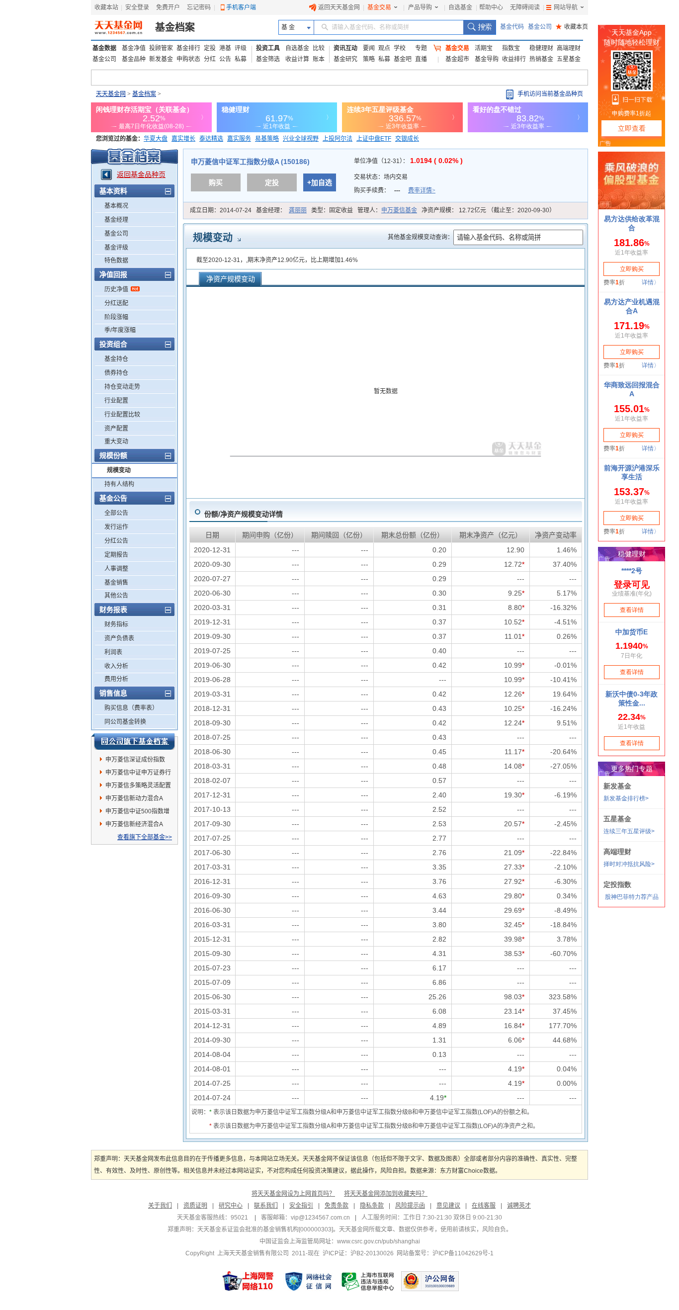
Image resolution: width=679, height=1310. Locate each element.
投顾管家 (161, 48)
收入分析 (116, 666)
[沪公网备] (430, 1281)
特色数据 (116, 260)
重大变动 (116, 441)
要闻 (369, 48)
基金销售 (116, 582)
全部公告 (116, 513)
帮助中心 (491, 7)
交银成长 (407, 138)
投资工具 (268, 48)
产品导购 (420, 7)
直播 (421, 59)
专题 (421, 48)
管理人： (387, 210)
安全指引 (301, 1205)
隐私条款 (372, 1205)
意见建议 (448, 1205)
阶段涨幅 (116, 317)
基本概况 (116, 205)
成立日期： (221, 210)
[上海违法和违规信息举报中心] (368, 1281)
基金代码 (512, 26)
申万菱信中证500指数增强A (137, 813)
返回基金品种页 (141, 174)
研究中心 (231, 1205)
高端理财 (569, 48)
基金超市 (457, 59)
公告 (225, 59)
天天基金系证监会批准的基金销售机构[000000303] (265, 1229)
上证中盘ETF (373, 138)
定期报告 (116, 554)
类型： (332, 210)
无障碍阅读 (525, 7)
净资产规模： (488, 210)
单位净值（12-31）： (408, 161)
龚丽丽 (298, 210)
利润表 (113, 652)
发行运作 (116, 527)
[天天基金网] (119, 27)
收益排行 (514, 59)
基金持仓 (116, 358)
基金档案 (175, 27)
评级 (241, 48)
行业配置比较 (122, 414)
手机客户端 (241, 7)
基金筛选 (268, 59)
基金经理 (116, 219)
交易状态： (381, 177)
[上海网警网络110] (248, 1281)
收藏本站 (106, 7)
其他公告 (116, 595)
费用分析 (116, 679)
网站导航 (566, 7)
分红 (210, 59)
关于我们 (160, 1205)
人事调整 (116, 568)
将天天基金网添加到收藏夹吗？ (385, 1193)
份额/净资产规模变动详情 (243, 514)
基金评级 (116, 247)
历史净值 (116, 289)
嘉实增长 (183, 138)
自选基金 (460, 7)
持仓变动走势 (122, 386)
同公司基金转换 (125, 721)
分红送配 (116, 303)
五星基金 (569, 59)
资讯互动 (345, 48)
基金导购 (487, 59)
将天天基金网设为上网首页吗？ (293, 1193)
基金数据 (104, 48)
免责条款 (336, 1205)
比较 (319, 48)
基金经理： (281, 210)
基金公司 (540, 26)
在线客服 (484, 1205)
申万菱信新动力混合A (134, 798)
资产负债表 (119, 638)
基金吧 (403, 59)
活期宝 (484, 48)
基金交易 (379, 7)
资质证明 (195, 1205)
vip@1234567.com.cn (320, 1217)
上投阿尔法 (337, 138)
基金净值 (134, 48)
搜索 (479, 27)
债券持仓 (116, 372)
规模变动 (119, 470)
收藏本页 (572, 26)
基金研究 (345, 59)
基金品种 (134, 59)
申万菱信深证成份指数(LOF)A (135, 761)
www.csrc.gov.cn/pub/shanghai (378, 1241)
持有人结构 (119, 484)
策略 (369, 59)
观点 (384, 48)
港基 (225, 48)
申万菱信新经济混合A (134, 824)
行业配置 (116, 400)
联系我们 (266, 1205)
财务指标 (116, 624)
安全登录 (137, 7)
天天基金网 (111, 93)
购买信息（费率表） (131, 707)
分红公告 (116, 540)
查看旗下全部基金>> (144, 837)
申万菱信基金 (399, 210)
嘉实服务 (239, 138)
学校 (400, 48)
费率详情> (421, 190)
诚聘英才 (519, 1205)
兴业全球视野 (301, 138)
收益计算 (297, 59)
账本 (319, 59)
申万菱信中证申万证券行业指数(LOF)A (138, 774)
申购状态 (188, 59)
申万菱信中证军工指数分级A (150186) (250, 162)
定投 (210, 48)
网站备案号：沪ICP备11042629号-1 (445, 1253)
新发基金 (161, 59)
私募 (241, 59)
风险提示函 (410, 1205)
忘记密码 (199, 7)
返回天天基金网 (339, 7)
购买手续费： (394, 190)
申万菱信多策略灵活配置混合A (138, 787)
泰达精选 (211, 138)
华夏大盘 (156, 138)
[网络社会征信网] (308, 1281)
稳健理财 (541, 48)
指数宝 (511, 48)
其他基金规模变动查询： (420, 237)
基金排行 (188, 48)
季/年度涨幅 (120, 330)
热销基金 (541, 59)
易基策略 (267, 138)
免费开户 (168, 7)
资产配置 (116, 428)
